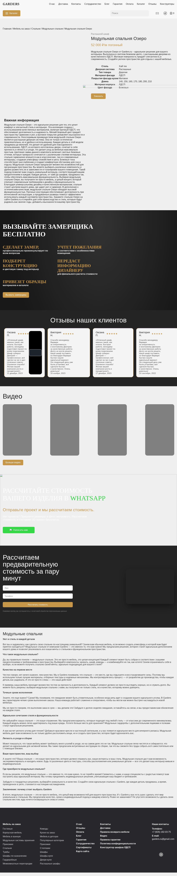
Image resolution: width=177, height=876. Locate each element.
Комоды (44, 829)
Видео (103, 836)
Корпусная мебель (12, 832)
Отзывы (152, 4)
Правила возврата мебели (114, 832)
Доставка (63, 4)
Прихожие (8, 844)
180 (140, 81)
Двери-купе (46, 860)
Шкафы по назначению (15, 856)
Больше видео (13, 462)
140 (121, 81)
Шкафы (44, 852)
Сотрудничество (92, 4)
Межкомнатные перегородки (17, 863)
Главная (7, 29)
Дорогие (123, 72)
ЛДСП (122, 75)
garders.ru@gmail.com (163, 839)
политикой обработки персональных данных (49, 611)
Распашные (125, 69)
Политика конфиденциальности (118, 843)
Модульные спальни (52, 29)
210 (150, 81)
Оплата (129, 4)
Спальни (35, 29)
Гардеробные (10, 860)
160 (130, 81)
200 (145, 81)
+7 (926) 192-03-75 (161, 832)
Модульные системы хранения (18, 840)
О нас (52, 4)
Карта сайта (82, 851)
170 (135, 81)
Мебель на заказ (21, 29)
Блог (107, 4)
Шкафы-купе (46, 856)
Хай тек (123, 66)
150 (125, 81)
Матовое (123, 78)
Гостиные (8, 829)
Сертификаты (84, 847)
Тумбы (6, 852)
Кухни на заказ (47, 832)
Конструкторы (167, 4)
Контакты (76, 4)
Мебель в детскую (49, 836)
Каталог (141, 4)
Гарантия (117, 4)
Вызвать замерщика (16, 295)
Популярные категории (52, 840)
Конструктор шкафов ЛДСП (115, 847)
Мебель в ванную (12, 836)
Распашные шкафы (50, 863)
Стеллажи (45, 848)
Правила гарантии (110, 839)
